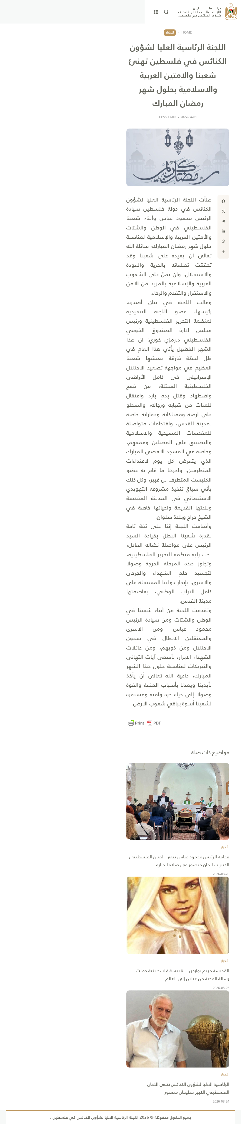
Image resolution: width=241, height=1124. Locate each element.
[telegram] (223, 221)
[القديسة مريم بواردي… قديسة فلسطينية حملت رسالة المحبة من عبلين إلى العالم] (177, 915)
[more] (223, 251)
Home (186, 32)
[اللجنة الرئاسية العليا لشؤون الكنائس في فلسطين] (207, 11)
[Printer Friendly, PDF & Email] (144, 723)
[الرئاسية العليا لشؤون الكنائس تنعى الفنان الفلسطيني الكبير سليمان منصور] (177, 1029)
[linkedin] (223, 231)
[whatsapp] (223, 241)
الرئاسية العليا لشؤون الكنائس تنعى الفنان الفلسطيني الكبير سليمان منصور (188, 1088)
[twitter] (223, 211)
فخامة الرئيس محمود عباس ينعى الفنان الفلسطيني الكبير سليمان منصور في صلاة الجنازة (179, 860)
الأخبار (170, 32)
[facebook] (223, 201)
